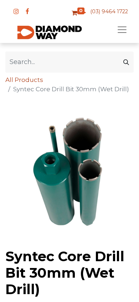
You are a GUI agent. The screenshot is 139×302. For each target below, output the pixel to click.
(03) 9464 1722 (109, 11)
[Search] (126, 62)
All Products (24, 79)
